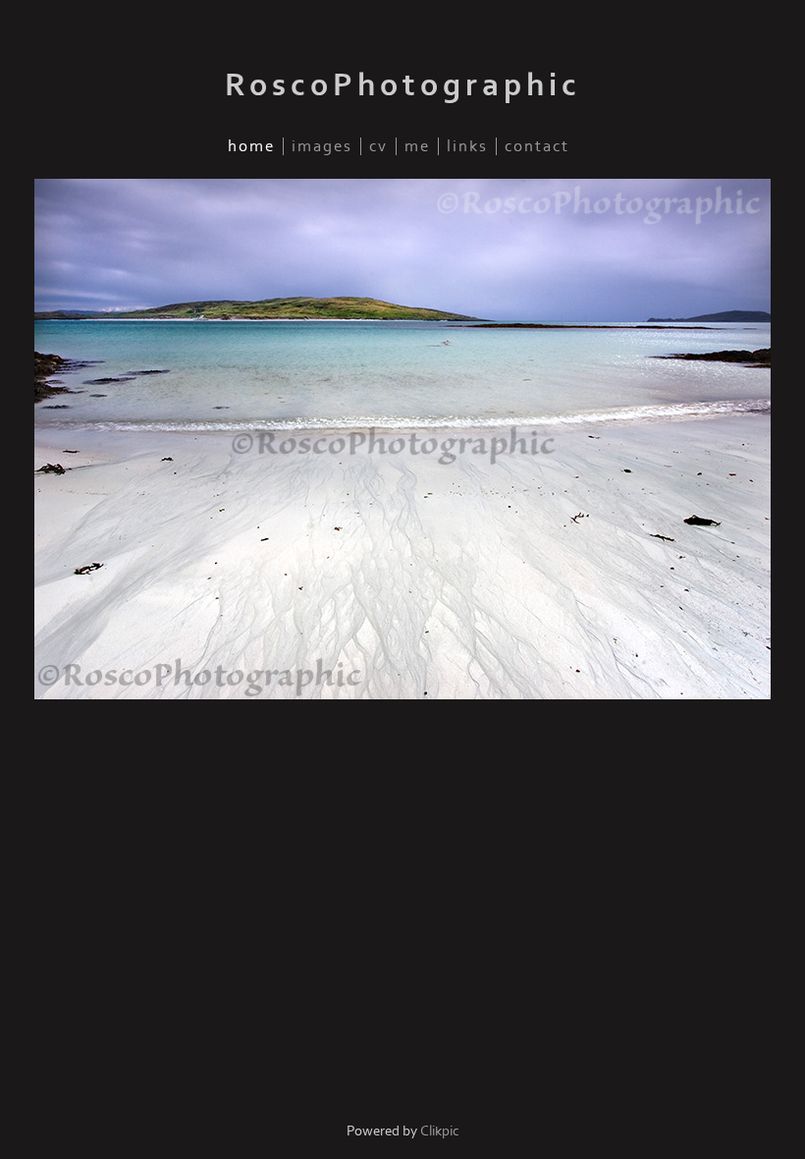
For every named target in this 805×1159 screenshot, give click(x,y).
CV (378, 146)
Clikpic (439, 1131)
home (251, 146)
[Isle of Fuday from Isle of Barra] (402, 439)
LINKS (467, 146)
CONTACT (537, 146)
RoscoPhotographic (403, 85)
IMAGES (322, 146)
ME (417, 146)
